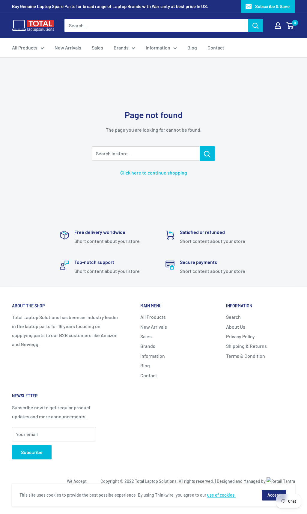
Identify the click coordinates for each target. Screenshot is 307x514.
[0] (290, 25)
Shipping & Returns (246, 346)
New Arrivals (68, 47)
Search (233, 317)
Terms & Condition (245, 356)
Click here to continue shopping (153, 172)
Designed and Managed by (242, 481)
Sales (97, 47)
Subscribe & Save (272, 6)
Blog (192, 47)
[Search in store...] (207, 153)
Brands (121, 47)
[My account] (278, 25)
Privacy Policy (240, 336)
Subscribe (32, 452)
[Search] (255, 25)
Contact (215, 47)
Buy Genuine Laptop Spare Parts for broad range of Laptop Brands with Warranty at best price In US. (110, 6)
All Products (24, 47)
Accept (274, 495)
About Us (235, 327)
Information (158, 47)
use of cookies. (221, 495)
